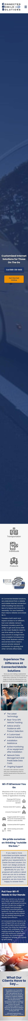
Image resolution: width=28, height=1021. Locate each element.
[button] (14, 582)
